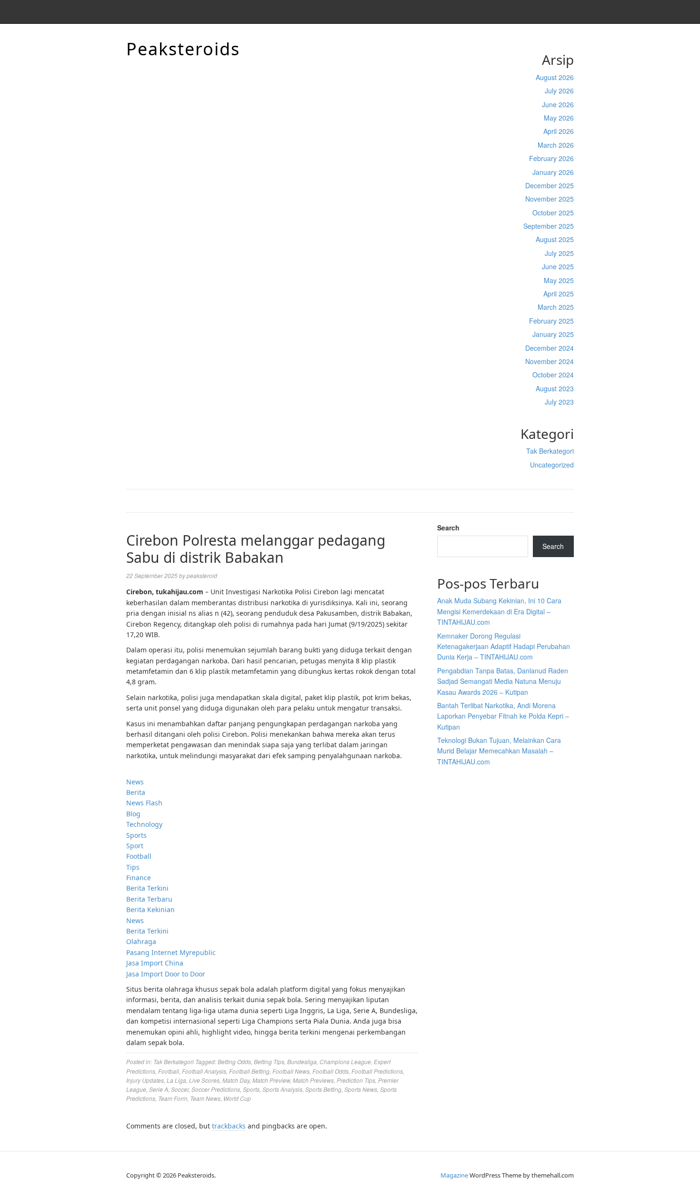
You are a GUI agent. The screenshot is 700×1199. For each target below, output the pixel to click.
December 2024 (549, 348)
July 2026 (559, 90)
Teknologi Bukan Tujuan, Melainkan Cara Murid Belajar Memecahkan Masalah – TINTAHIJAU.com (499, 750)
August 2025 (555, 239)
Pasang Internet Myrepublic (171, 952)
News (135, 781)
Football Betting (249, 1071)
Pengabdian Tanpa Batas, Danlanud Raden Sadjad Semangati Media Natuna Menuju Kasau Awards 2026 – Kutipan (502, 681)
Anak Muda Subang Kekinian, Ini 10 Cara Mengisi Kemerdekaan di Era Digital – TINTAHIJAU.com (499, 611)
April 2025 (558, 293)
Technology (144, 824)
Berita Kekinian (150, 909)
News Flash (144, 802)
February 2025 (551, 320)
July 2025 (559, 253)
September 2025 (548, 226)
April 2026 (558, 131)
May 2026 (559, 117)
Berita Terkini (147, 888)
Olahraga (141, 941)
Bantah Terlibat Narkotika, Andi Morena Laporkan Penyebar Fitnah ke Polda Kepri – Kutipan (503, 716)
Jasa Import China (154, 962)
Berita (135, 792)
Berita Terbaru (149, 899)
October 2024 (553, 374)
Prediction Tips (356, 1080)
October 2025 (553, 212)
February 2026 (551, 158)
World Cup (237, 1098)
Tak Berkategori (550, 451)
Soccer (180, 1089)
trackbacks (229, 1125)
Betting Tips (269, 1061)
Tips (133, 867)
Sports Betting (323, 1089)
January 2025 (553, 334)
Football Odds (330, 1071)
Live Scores (204, 1080)
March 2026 (556, 145)
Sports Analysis (282, 1089)
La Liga (176, 1080)
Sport (134, 845)
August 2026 (555, 77)
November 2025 (549, 198)
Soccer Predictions (215, 1089)
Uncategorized (552, 464)
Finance (138, 877)
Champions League (345, 1061)
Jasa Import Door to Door (165, 973)
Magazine (454, 1175)
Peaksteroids (183, 49)
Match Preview (271, 1080)
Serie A (158, 1089)
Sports (136, 835)
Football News (291, 1071)
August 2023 (555, 388)
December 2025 (549, 185)
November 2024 (549, 361)
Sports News (360, 1089)
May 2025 (559, 280)
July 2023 (559, 401)
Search (448, 527)
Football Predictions (377, 1071)
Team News (205, 1098)
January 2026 (553, 172)
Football (138, 856)
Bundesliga (302, 1061)
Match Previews (313, 1080)
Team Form (172, 1098)
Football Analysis (204, 1071)
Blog (133, 813)
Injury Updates (145, 1080)
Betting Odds (234, 1061)
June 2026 (558, 104)
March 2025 (556, 307)
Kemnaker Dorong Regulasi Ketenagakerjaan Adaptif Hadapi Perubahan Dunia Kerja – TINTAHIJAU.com (503, 646)
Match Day (236, 1080)
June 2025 (558, 266)
